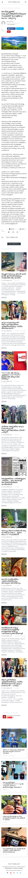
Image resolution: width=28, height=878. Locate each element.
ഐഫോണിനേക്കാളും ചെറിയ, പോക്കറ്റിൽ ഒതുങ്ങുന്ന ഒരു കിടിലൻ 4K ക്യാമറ (14, 817)
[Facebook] (7, 873)
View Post (4, 297)
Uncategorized (7, 799)
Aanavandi (4, 8)
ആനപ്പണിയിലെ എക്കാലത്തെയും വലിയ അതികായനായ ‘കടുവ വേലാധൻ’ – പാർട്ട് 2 (11, 683)
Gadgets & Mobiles (15, 730)
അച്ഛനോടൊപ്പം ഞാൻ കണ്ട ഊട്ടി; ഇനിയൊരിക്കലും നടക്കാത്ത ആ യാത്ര (13, 276)
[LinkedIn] (20, 873)
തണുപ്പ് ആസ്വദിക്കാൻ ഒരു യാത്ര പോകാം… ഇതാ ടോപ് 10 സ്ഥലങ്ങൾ (13, 532)
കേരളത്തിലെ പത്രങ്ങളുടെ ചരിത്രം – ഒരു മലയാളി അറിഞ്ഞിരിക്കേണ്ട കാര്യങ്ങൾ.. (13, 481)
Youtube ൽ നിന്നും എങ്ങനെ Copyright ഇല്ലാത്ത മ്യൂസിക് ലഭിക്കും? (11, 376)
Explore (12, 511)
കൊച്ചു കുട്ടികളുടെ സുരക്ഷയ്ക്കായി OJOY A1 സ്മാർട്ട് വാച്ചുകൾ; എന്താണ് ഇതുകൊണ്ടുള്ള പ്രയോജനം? (13, 784)
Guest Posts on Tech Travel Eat (14, 870)
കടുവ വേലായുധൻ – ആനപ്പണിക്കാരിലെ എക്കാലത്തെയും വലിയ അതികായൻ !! (11, 325)
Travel (17, 511)
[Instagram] (14, 873)
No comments (11, 24)
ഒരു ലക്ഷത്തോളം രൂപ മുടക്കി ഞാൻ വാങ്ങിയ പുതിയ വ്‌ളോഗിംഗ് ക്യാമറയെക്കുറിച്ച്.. (14, 850)
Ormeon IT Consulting (18, 868)
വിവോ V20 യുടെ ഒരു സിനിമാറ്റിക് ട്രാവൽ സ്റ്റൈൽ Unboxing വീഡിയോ (13, 751)
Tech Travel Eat (14, 2)
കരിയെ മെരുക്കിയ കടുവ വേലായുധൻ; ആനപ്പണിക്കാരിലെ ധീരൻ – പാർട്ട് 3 (13, 429)
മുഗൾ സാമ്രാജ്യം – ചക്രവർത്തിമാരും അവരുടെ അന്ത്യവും (11, 581)
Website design (8, 868)
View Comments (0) (14, 243)
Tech (11, 353)
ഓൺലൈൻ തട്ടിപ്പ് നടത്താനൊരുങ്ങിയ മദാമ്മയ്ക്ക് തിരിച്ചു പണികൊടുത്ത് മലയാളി (12, 630)
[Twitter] (17, 873)
